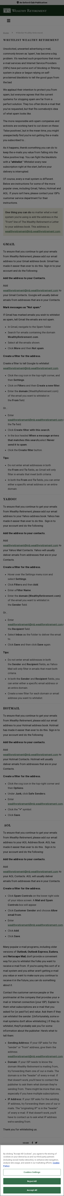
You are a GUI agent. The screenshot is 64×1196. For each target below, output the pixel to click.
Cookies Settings (32, 1172)
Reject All (32, 1181)
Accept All (32, 1190)
